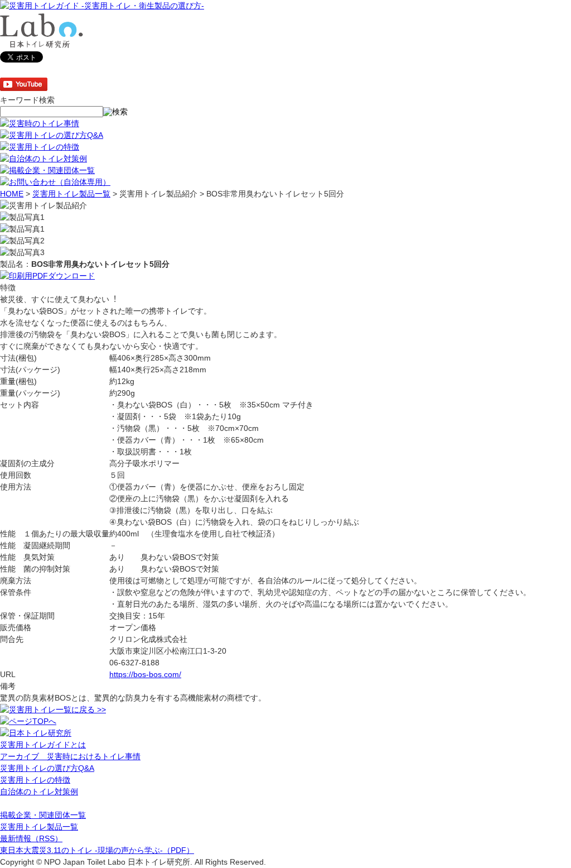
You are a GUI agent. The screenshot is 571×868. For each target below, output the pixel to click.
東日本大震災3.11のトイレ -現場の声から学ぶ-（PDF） (97, 850)
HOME (11, 193)
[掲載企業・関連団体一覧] (47, 170)
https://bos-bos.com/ (145, 674)
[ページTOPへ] (28, 721)
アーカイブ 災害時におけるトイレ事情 (70, 756)
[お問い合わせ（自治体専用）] (55, 182)
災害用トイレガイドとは (43, 744)
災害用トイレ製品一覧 (71, 193)
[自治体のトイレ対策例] (43, 158)
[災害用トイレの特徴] (39, 146)
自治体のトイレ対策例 (39, 791)
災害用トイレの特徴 (35, 779)
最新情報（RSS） (31, 838)
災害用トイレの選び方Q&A (47, 768)
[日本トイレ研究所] (35, 732)
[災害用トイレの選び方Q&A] (51, 135)
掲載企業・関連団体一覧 (43, 815)
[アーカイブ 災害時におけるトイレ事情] (39, 123)
